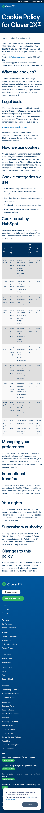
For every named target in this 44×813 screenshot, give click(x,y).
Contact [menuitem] (32, 1)
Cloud (5, 787)
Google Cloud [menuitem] (7, 679)
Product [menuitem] (5, 632)
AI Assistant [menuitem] (6, 640)
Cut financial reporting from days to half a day (19, 766)
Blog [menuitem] (18, 1)
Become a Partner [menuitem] (9, 628)
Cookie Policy (30, 797)
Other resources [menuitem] (8, 749)
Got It (30, 804)
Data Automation (8, 769)
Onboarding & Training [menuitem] (10, 690)
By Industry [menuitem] (6, 663)
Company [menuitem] (5, 605)
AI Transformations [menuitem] (9, 644)
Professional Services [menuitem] (10, 694)
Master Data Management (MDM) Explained (18, 757)
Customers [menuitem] (6, 655)
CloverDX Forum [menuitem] (8, 729)
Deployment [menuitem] (7, 667)
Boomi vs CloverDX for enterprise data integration (21, 785)
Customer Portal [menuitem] (8, 706)
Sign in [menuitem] (39, 1)
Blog (3, 753)
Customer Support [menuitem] (9, 697)
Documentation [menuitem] (8, 710)
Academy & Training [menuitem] (10, 722)
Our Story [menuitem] (5, 609)
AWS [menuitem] (4, 671)
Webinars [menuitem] (5, 718)
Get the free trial (12, 598)
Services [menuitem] (5, 686)
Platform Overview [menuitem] (9, 636)
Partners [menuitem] (5, 620)
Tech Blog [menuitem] (6, 741)
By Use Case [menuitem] (7, 659)
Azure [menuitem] (4, 675)
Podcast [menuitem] (24, 1)
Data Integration (8, 760)
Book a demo (11, 592)
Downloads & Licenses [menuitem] (11, 714)
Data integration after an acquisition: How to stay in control (21, 775)
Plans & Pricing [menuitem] (7, 648)
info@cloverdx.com (18, 57)
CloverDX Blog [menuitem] (7, 733)
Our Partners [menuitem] (7, 624)
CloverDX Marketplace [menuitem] (11, 745)
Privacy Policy (10, 799)
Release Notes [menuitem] (7, 725)
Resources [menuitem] (6, 702)
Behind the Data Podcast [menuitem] (11, 737)
